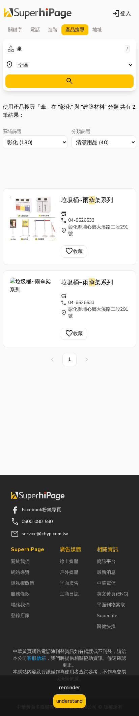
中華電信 (106, 583)
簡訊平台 (106, 561)
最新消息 (106, 572)
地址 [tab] (97, 29)
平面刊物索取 (111, 605)
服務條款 (20, 594)
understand (69, 701)
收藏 (74, 251)
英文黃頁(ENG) (112, 594)
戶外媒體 (69, 572)
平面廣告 (69, 583)
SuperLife (107, 615)
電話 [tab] (35, 29)
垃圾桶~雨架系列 (87, 200)
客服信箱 (36, 658)
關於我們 (20, 561)
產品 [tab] (74, 29)
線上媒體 (69, 561)
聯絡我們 (20, 605)
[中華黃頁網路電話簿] (38, 13)
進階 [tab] (52, 29)
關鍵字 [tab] (15, 29)
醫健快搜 (106, 626)
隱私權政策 (22, 583)
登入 (121, 13)
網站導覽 (20, 572)
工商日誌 (69, 594)
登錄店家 (20, 615)
